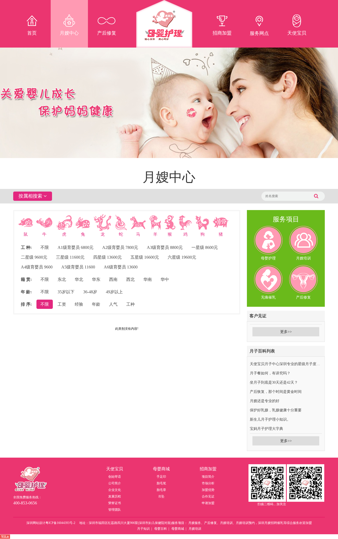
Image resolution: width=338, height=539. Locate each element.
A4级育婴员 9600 (37, 267)
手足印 (161, 476)
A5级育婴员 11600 (78, 267)
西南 (113, 279)
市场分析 (208, 483)
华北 (79, 279)
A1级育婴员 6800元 (75, 247)
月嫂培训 (195, 529)
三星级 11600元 (70, 257)
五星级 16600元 (144, 257)
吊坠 (161, 496)
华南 (147, 279)
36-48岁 (90, 292)
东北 (62, 279)
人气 (113, 304)
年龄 (96, 304)
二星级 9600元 (34, 257)
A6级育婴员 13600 (121, 267)
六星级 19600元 (182, 257)
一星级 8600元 (204, 247)
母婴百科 (160, 529)
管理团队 (114, 510)
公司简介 (114, 483)
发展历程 (114, 496)
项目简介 (208, 476)
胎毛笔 (161, 483)
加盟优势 (208, 490)
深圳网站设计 (35, 523)
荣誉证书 (114, 503)
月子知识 (143, 529)
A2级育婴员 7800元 (120, 247)
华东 (96, 279)
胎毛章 (161, 490)
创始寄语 (114, 476)
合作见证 (208, 496)
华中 (165, 279)
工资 (62, 304)
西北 (130, 279)
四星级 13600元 (107, 257)
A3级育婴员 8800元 (165, 247)
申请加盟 (208, 503)
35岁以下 (66, 292)
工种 (130, 304)
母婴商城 (177, 529)
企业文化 (114, 490)
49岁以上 (114, 292)
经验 (79, 304)
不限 (44, 247)
